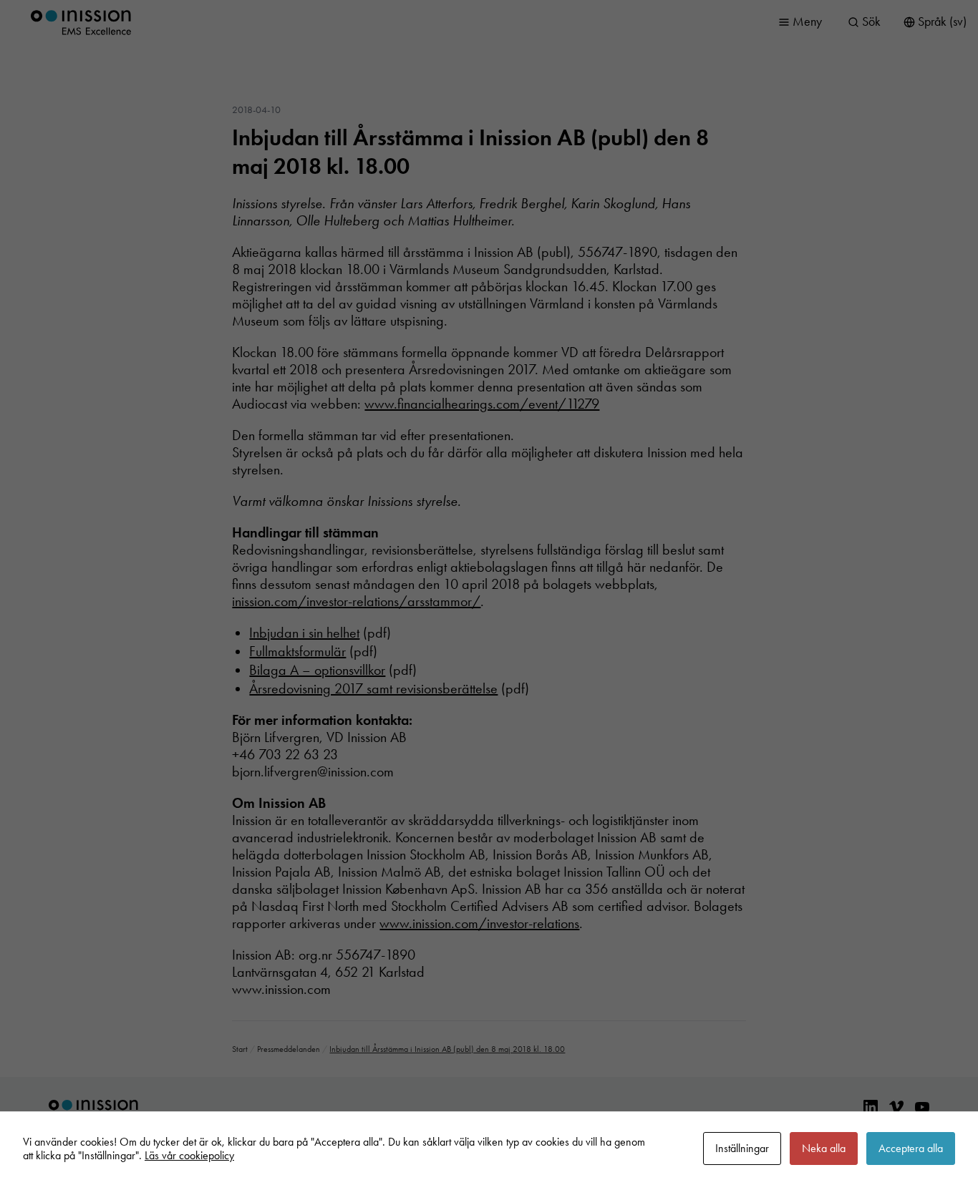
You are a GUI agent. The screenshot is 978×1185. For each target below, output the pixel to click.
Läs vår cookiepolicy (189, 1155)
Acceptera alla (910, 1148)
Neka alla (824, 1148)
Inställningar (742, 1148)
